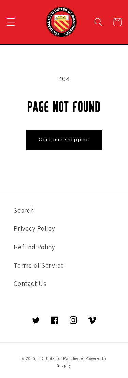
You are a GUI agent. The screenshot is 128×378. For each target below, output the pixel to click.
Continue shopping (64, 139)
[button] (10, 22)
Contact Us (30, 284)
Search (24, 211)
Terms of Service (39, 266)
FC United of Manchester (61, 359)
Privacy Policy (34, 229)
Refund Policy (34, 247)
